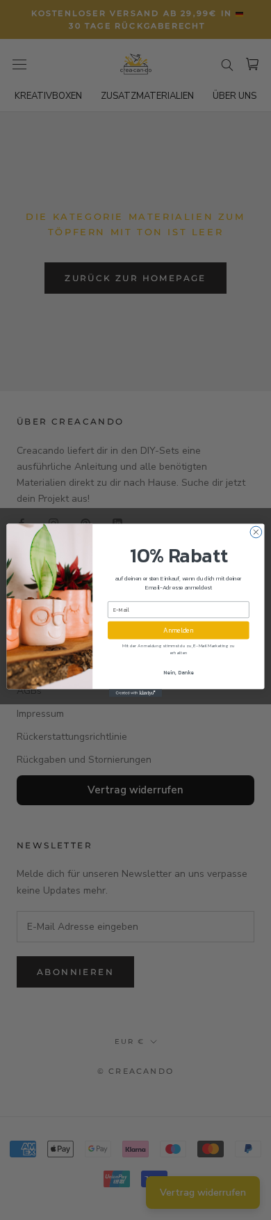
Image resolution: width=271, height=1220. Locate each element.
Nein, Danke (178, 672)
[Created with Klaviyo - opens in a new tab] (135, 693)
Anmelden (178, 630)
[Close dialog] (256, 532)
